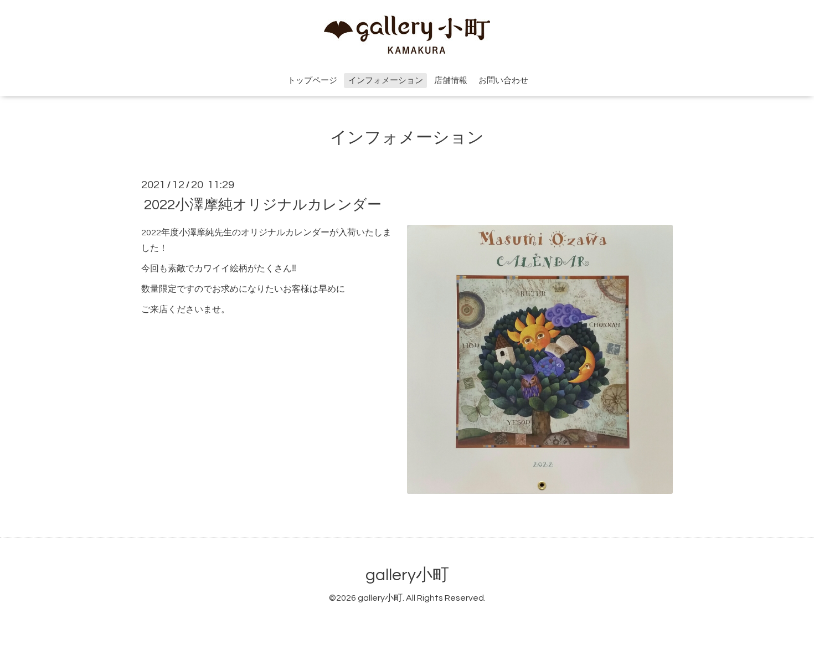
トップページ (312, 80)
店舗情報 (450, 80)
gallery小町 (407, 575)
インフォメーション (385, 80)
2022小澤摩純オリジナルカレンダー (263, 204)
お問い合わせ (503, 80)
